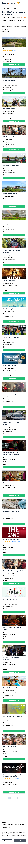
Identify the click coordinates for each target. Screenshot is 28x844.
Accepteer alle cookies (20, 840)
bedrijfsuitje (14, 25)
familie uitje (5, 18)
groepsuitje (23, 17)
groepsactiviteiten (21, 28)
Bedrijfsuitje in (6, 8)
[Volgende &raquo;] (21, 798)
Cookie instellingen (7, 840)
